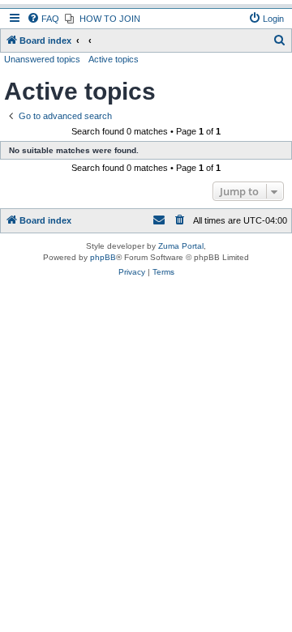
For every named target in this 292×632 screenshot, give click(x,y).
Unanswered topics (42, 59)
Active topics (113, 59)
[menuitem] (43, 18)
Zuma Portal (181, 245)
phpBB (103, 257)
